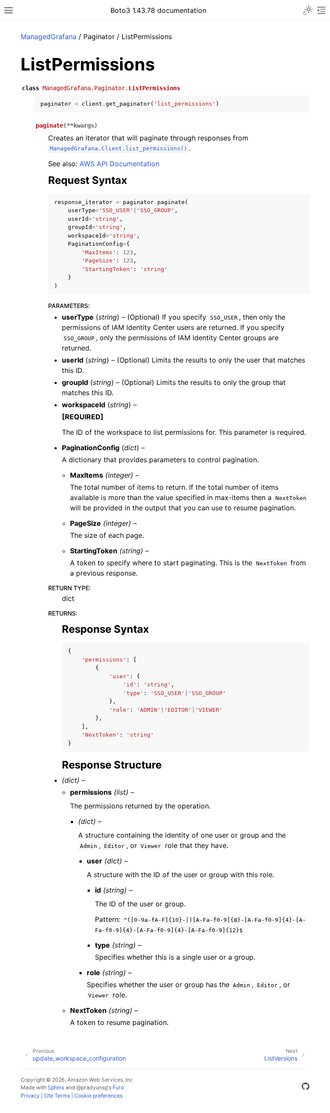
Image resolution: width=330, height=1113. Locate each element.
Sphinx (56, 1087)
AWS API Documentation (119, 163)
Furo (118, 1087)
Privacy (30, 1095)
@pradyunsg (91, 1087)
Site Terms (57, 1095)
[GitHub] (305, 1088)
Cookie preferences (98, 1095)
